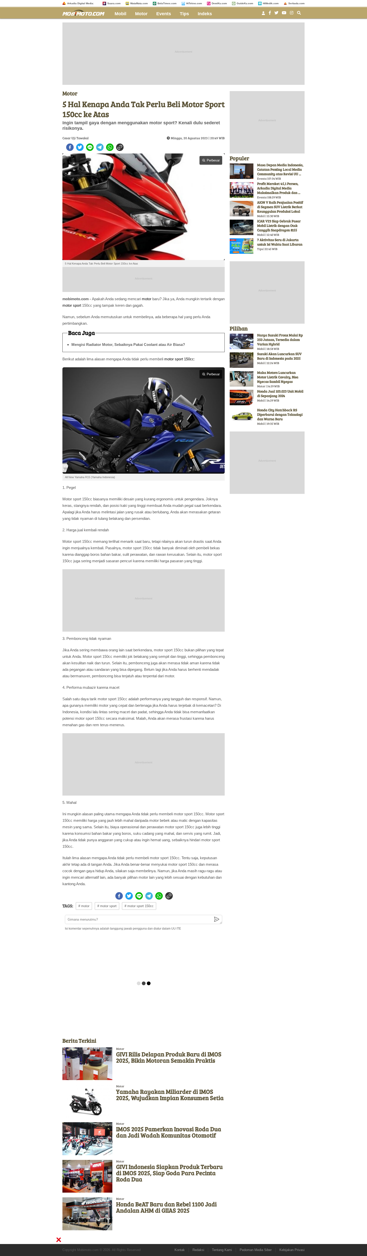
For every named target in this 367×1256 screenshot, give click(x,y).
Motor (141, 13)
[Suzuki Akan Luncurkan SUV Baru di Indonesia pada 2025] (241, 360)
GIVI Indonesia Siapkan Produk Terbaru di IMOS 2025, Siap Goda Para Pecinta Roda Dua (169, 1172)
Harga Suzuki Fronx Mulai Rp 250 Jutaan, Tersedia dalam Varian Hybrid (280, 339)
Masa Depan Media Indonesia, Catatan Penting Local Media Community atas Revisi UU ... (280, 169)
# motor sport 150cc (139, 906)
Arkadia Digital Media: (80, 3)
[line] (90, 147)
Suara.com (114, 3)
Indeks (205, 13)
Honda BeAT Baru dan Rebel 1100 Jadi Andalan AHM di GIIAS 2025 (166, 1207)
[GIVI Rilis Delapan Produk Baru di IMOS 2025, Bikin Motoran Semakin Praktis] (87, 1063)
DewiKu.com (219, 3)
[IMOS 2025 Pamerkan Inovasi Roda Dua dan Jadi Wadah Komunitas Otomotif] (87, 1138)
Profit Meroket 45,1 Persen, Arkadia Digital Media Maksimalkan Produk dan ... (278, 188)
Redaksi (198, 1250)
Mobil (120, 13)
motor (146, 299)
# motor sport (107, 906)
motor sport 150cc (179, 359)
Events (163, 13)
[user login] (263, 14)
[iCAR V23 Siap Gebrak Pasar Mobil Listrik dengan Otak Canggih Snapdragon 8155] (241, 227)
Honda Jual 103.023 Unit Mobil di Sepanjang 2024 (280, 393)
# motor (83, 906)
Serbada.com (296, 3)
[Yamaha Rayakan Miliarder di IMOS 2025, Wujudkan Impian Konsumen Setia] (87, 1101)
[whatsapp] (110, 147)
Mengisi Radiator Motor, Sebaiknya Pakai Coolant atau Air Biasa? (128, 344)
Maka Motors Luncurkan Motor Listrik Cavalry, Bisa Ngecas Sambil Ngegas (277, 377)
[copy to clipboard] (120, 147)
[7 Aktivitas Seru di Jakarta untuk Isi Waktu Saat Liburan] (241, 246)
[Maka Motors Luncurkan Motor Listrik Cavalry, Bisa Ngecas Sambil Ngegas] (241, 379)
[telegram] (100, 147)
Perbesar (213, 160)
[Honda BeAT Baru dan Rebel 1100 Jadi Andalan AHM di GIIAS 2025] (87, 1213)
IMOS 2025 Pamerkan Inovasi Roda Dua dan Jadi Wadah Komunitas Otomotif (168, 1132)
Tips (184, 13)
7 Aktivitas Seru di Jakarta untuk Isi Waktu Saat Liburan (279, 242)
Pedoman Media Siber (256, 1250)
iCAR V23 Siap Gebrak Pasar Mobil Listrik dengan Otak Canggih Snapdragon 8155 (279, 225)
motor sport (71, 305)
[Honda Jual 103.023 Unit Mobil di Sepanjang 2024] (241, 397)
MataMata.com (139, 3)
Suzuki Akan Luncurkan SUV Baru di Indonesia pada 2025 (279, 356)
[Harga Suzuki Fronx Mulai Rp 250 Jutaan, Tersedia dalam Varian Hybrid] (241, 341)
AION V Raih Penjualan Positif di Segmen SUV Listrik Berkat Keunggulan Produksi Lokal (280, 207)
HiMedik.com (271, 3)
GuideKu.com (245, 3)
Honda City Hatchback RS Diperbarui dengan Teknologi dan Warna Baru (280, 414)
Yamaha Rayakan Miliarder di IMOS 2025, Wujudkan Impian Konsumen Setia (170, 1094)
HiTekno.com (194, 3)
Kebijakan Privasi (292, 1250)
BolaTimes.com (167, 3)
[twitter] (80, 147)
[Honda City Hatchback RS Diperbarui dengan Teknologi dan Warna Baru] (241, 416)
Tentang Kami (222, 1250)
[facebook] (70, 147)
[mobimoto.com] (85, 12)
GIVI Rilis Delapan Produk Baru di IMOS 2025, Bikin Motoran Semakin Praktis (168, 1057)
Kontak (180, 1250)
